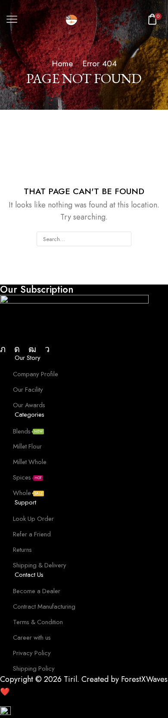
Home (62, 63)
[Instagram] (17, 349)
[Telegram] (47, 349)
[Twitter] (3, 349)
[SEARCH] (124, 239)
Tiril (70, 679)
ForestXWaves (144, 679)
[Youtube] (32, 349)
